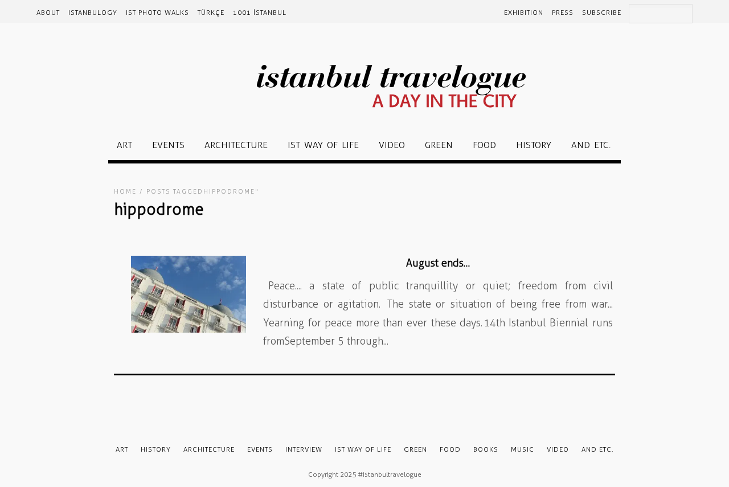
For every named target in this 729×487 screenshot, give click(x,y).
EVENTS (168, 145)
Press (563, 13)
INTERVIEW (303, 449)
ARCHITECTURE (236, 145)
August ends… (438, 263)
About (48, 13)
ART (124, 145)
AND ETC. (591, 145)
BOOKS (485, 449)
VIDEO (392, 145)
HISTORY (533, 145)
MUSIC (522, 449)
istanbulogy (92, 13)
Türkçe (211, 13)
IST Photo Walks (157, 13)
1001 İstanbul (259, 13)
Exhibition (523, 13)
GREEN (439, 145)
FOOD (484, 145)
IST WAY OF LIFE (323, 145)
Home (125, 191)
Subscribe (601, 13)
